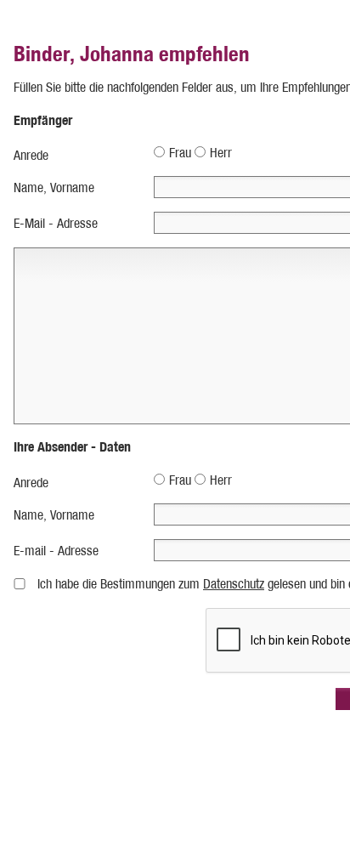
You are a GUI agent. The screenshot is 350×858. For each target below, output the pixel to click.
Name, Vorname (54, 187)
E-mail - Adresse (56, 551)
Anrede (31, 155)
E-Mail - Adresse (56, 223)
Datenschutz (233, 584)
